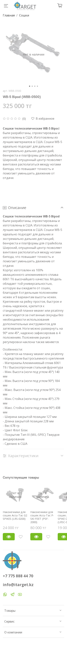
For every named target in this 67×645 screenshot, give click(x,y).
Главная (9, 15)
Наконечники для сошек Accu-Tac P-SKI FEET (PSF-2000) (42, 517)
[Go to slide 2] (32, 86)
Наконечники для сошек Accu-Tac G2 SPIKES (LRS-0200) (15, 515)
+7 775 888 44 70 (18, 575)
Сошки (24, 15)
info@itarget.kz (18, 584)
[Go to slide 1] (29, 86)
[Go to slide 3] (34, 86)
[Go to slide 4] (37, 86)
